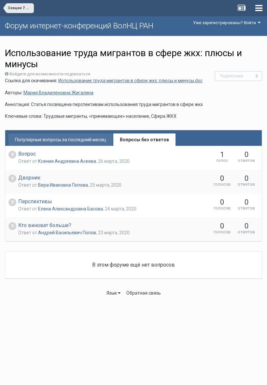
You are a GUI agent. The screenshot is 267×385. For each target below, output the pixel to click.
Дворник (29, 178)
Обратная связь (143, 293)
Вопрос (27, 154)
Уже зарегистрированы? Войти (225, 22)
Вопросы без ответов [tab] (144, 139)
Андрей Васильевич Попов (67, 232)
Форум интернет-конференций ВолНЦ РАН (79, 25)
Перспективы (35, 201)
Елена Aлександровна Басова (70, 208)
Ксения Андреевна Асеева (67, 161)
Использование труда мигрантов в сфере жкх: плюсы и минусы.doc (130, 80)
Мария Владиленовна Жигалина (58, 92)
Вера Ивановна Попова (63, 185)
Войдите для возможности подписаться (49, 73)
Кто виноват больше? (44, 225)
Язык (112, 293)
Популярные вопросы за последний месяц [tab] (60, 139)
